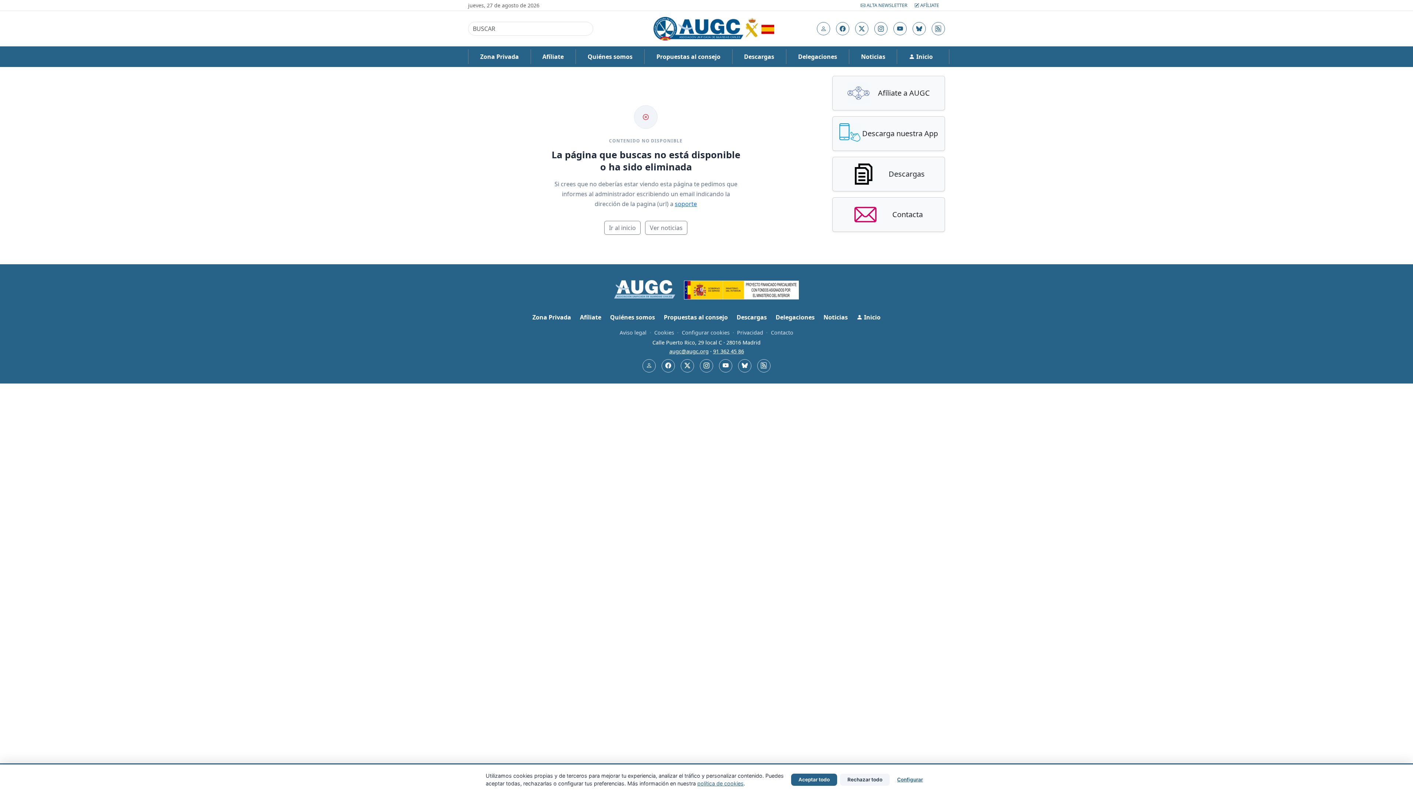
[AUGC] (649, 289)
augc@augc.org (689, 351)
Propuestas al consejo (688, 57)
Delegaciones (817, 57)
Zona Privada (499, 57)
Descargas (759, 57)
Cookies (664, 332)
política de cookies (720, 783)
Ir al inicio (622, 228)
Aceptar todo (814, 779)
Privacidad (750, 332)
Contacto (782, 332)
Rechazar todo (864, 779)
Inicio (924, 57)
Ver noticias (666, 228)
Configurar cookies (706, 332)
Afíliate (929, 5)
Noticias (873, 57)
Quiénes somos (610, 57)
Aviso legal (633, 332)
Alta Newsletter (887, 5)
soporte (686, 204)
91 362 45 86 (728, 351)
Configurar (910, 779)
